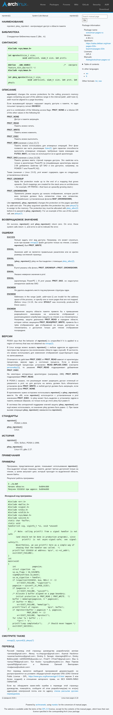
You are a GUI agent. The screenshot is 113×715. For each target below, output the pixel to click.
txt (96, 81)
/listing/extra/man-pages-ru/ (98, 60)
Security (97, 4)
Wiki (76, 4)
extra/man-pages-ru (94, 32)
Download (104, 9)
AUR (107, 4)
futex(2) (48, 148)
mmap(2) (34, 242)
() (12, 420)
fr (86, 76)
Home (43, 4)
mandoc (55, 705)
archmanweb (41, 705)
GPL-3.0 (45, 709)
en (87, 73)
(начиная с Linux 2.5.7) (23, 143)
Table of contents (91, 64)
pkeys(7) (74, 205)
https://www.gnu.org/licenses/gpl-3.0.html (46, 676)
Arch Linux (15, 4)
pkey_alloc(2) (72, 208)
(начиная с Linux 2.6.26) (23, 157)
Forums (66, 4)
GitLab (85, 4)
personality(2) (13, 367)
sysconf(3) (20, 640)
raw (100, 81)
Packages (54, 4)
